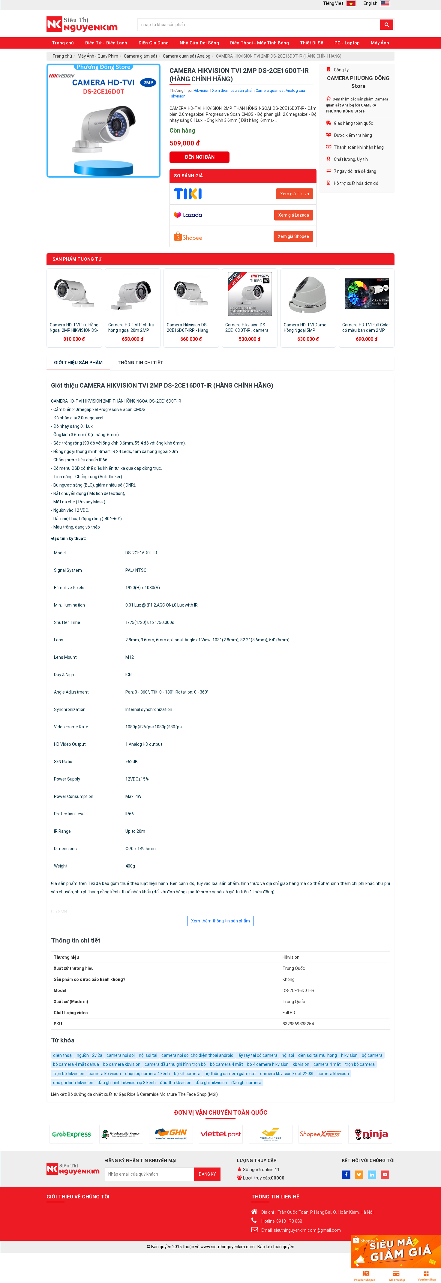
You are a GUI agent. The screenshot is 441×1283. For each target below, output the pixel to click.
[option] (103, 121)
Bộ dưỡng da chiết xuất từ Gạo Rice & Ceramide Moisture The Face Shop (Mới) (143, 1094)
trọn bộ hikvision (68, 1073)
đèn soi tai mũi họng (317, 1055)
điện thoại (63, 1055)
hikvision (349, 1055)
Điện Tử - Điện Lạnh (106, 43)
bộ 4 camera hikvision (268, 1064)
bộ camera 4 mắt (226, 1064)
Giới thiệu (78, 362)
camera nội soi (120, 1055)
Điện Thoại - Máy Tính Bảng (259, 43)
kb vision (301, 1064)
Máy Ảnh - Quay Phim (98, 56)
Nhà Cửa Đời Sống (199, 43)
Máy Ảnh (380, 43)
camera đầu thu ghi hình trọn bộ (175, 1064)
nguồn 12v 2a (89, 1055)
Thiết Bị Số (311, 43)
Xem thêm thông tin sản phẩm (220, 921)
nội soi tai (148, 1055)
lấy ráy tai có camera (258, 1055)
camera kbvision (333, 1073)
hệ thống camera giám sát (230, 1073)
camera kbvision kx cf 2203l (286, 1073)
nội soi (288, 1055)
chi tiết (141, 362)
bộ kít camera (187, 1073)
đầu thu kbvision (175, 1082)
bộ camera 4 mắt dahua (76, 1064)
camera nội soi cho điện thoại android (197, 1055)
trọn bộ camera (360, 1064)
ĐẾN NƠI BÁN (199, 157)
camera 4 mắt (327, 1064)
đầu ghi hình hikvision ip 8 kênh (127, 1082)
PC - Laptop (347, 43)
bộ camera (372, 1055)
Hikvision (201, 90)
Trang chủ (63, 43)
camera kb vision (104, 1073)
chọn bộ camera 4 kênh (147, 1073)
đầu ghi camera (246, 1082)
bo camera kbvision (121, 1064)
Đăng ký (207, 1174)
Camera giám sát (140, 56)
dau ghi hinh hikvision (73, 1082)
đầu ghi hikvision (211, 1082)
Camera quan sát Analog (186, 56)
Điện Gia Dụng (153, 43)
